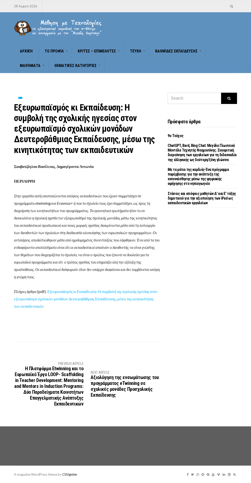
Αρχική (26, 51)
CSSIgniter (69, 474)
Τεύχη (135, 51)
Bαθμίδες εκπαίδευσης (176, 51)
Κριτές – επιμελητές (97, 51)
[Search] (229, 98)
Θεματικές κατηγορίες (75, 65)
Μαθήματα (30, 65)
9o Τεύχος (176, 135)
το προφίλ (54, 51)
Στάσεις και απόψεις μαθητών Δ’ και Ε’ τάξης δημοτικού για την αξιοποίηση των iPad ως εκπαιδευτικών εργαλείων (202, 198)
